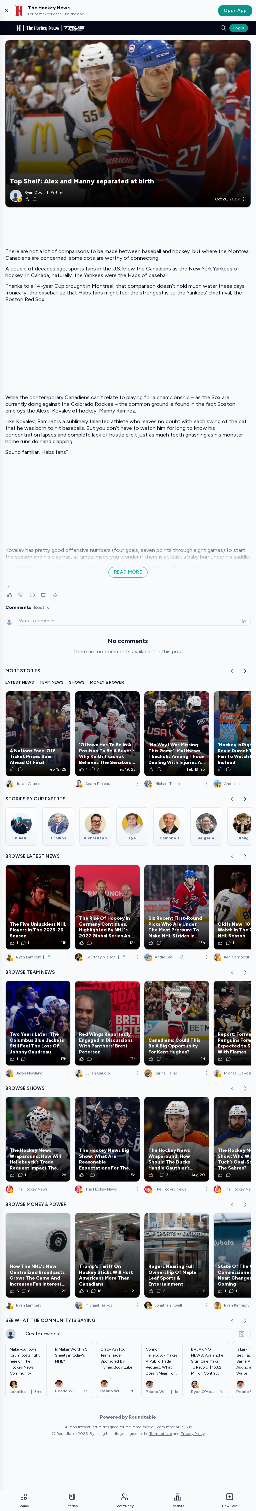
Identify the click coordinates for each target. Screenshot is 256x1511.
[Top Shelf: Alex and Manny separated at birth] (128, 123)
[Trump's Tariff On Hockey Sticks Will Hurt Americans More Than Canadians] (107, 1255)
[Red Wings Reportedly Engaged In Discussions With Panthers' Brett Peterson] (107, 1023)
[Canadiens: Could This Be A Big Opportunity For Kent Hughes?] (176, 1023)
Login (238, 28)
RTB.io (186, 1427)
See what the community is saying (50, 1320)
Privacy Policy (193, 1433)
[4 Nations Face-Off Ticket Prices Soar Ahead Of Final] (38, 733)
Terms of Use (160, 1433)
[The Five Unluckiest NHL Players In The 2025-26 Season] (38, 907)
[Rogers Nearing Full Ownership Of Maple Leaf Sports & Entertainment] (176, 1255)
